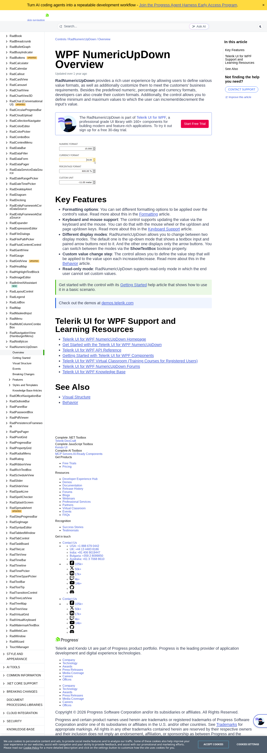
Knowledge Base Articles (27, 390)
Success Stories (72, 527)
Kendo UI (61, 447)
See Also (72, 387)
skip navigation (36, 20)
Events (17, 368)
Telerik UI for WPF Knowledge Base (94, 372)
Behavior (70, 263)
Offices (66, 679)
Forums (67, 491)
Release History (72, 488)
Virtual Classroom (74, 508)
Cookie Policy (31, 747)
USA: (84, 545)
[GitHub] (72, 588)
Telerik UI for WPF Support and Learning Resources (115, 325)
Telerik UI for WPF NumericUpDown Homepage (104, 339)
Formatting (148, 214)
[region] (133, 744)
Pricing (67, 466)
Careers (67, 676)
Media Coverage (73, 673)
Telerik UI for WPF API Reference (91, 350)
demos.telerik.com (118, 303)
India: (85, 552)
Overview (18, 352)
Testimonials (70, 530)
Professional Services (76, 501)
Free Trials (69, 463)
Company (68, 659)
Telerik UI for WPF (151, 117)
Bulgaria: (86, 555)
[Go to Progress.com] (67, 641)
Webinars (68, 498)
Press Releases (72, 669)
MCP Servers (63, 453)
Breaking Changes (24, 374)
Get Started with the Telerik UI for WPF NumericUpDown (112, 344)
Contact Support (241, 89)
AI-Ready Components (87, 453)
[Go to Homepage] (47, 20)
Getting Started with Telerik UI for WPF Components (108, 355)
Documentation (72, 485)
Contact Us (69, 542)
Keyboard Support (164, 229)
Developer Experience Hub (80, 478)
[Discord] (72, 592)
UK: (84, 549)
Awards (67, 666)
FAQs (66, 514)
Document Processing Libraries (25, 702)
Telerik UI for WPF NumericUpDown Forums (101, 366)
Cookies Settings (248, 744)
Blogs (66, 495)
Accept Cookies (213, 744)
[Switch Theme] (260, 26)
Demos (67, 482)
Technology (69, 663)
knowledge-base (21, 729)
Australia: (87, 559)
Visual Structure (22, 363)
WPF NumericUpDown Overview (112, 59)
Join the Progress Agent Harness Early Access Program (188, 5)
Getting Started (21, 357)
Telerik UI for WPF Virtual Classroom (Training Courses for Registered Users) (130, 361)
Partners (67, 505)
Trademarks (226, 724)
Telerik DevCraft (65, 440)
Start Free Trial (195, 124)
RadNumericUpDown (82, 39)
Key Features (81, 199)
